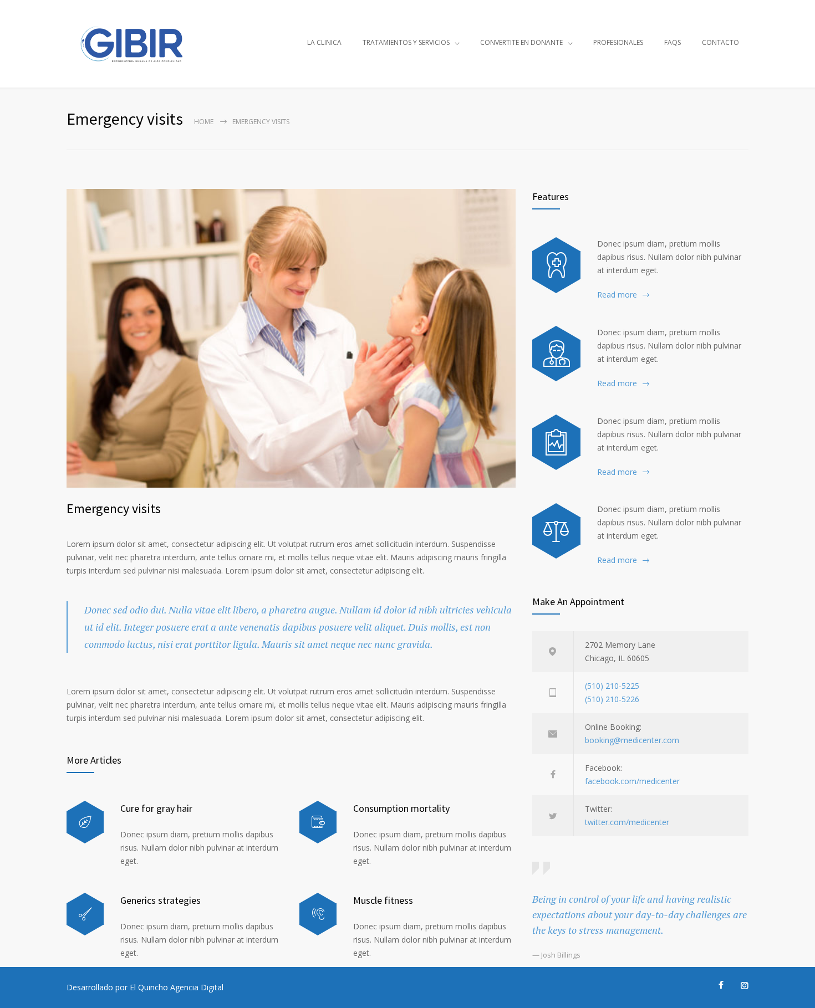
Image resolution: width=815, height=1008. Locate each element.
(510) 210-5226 (612, 699)
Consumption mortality (401, 808)
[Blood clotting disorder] (556, 265)
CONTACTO (720, 42)
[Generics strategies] (85, 914)
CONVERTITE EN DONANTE (521, 42)
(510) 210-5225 (612, 685)
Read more (617, 294)
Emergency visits (114, 508)
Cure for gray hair (156, 808)
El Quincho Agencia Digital (176, 987)
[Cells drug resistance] (556, 353)
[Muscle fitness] (318, 914)
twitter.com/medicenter (627, 822)
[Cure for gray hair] (85, 822)
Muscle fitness (383, 900)
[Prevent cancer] (556, 531)
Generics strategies (160, 900)
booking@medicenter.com (632, 740)
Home (203, 121)
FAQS (672, 42)
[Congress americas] (556, 442)
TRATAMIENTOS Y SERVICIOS (406, 42)
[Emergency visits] (291, 338)
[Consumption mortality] (318, 822)
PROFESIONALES (618, 42)
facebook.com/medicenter (632, 781)
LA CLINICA (324, 42)
